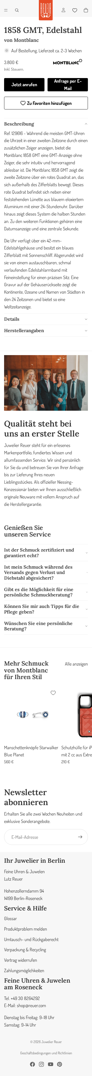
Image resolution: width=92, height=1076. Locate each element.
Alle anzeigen (76, 664)
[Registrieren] (80, 837)
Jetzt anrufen (24, 84)
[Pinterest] (59, 1064)
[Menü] (6, 10)
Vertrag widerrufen (20, 960)
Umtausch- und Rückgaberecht (31, 939)
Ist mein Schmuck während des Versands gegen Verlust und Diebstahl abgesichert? (38, 572)
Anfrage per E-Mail (68, 84)
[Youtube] (51, 1064)
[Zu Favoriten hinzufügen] (53, 693)
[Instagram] (41, 1064)
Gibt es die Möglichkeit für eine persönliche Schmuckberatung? (38, 592)
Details (11, 319)
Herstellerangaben (24, 330)
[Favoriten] (74, 10)
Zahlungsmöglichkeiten (24, 970)
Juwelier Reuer (51, 1042)
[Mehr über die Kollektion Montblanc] (67, 62)
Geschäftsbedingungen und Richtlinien (46, 1053)
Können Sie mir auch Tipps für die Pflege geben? (41, 609)
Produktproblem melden (25, 929)
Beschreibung (19, 124)
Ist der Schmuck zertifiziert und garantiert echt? (39, 552)
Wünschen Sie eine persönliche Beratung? (38, 626)
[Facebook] (32, 1064)
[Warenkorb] (85, 10)
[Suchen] (16, 10)
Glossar (10, 918)
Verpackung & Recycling (25, 950)
